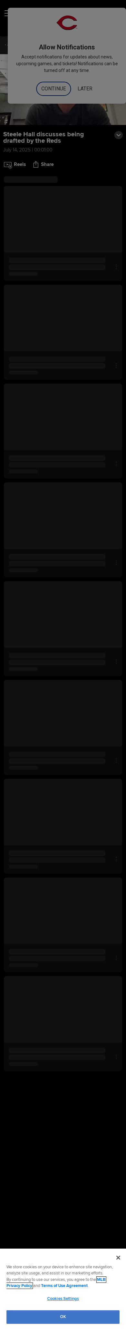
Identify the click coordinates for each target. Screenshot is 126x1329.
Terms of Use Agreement (64, 1285)
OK (63, 1316)
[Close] (118, 1258)
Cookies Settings (63, 1298)
